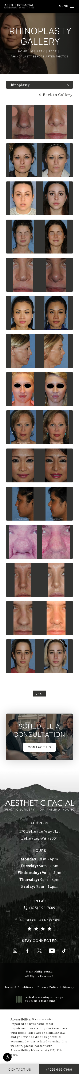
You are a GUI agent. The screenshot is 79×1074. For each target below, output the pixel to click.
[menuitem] (15, 951)
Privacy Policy (47, 987)
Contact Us (39, 747)
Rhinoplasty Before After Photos (39, 56)
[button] (7, 1057)
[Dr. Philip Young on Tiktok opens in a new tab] (64, 951)
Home (22, 51)
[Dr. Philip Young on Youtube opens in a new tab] (52, 951)
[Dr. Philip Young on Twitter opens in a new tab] (40, 951)
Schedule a (39, 730)
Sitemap (68, 987)
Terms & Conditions (19, 987)
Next (39, 693)
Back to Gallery (57, 95)
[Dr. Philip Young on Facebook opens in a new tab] (27, 951)
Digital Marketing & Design (43, 999)
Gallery (38, 51)
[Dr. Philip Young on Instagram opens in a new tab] (15, 951)
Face (53, 51)
